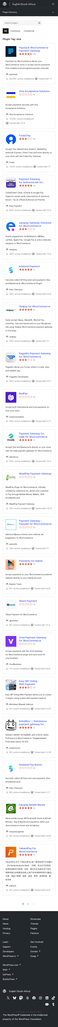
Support (7, 946)
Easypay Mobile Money (32, 804)
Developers (8, 951)
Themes (34, 923)
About (6, 919)
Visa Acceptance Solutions (34, 91)
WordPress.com (12, 965)
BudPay (23, 393)
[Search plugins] (39, 23)
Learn (5, 942)
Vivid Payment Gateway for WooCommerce (32, 639)
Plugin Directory (10, 12)
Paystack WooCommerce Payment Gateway (33, 49)
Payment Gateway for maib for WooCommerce (33, 435)
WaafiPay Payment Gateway (35, 473)
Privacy (6, 933)
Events (33, 946)
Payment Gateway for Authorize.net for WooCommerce (31, 181)
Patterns (34, 933)
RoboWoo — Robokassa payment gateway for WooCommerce (33, 723)
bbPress (8, 974)
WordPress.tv (11, 956)
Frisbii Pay (25, 135)
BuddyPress (10, 979)
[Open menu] (53, 4)
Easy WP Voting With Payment (28, 683)
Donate (35, 951)
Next (34, 904)
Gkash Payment (28, 601)
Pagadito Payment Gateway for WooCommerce (35, 355)
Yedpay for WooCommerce (34, 306)
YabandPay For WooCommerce (28, 850)
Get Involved (36, 942)
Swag (34, 956)
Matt (6, 969)
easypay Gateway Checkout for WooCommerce (35, 224)
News (5, 923)
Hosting (6, 928)
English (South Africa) (19, 991)
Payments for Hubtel (31, 560)
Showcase (35, 919)
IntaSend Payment (29, 266)
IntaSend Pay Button (30, 764)
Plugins (33, 928)
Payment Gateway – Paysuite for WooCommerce (35, 522)
